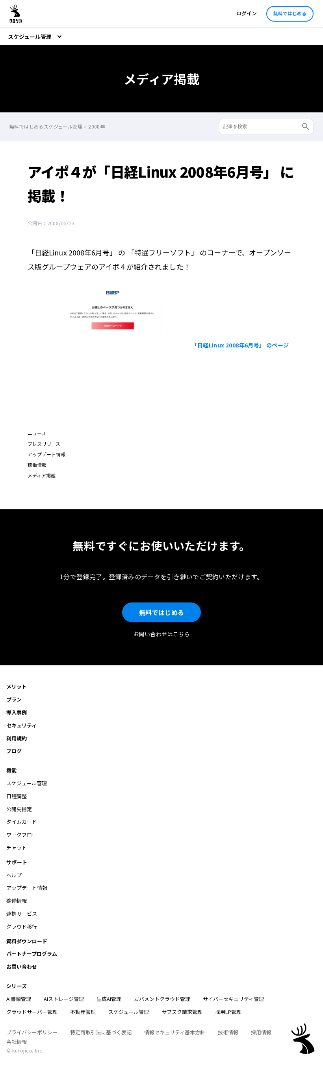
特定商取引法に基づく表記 (101, 1032)
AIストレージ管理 (64, 999)
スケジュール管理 (128, 1012)
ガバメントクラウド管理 (162, 999)
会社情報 (16, 1041)
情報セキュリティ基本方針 (174, 1032)
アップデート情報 (46, 454)
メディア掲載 (42, 475)
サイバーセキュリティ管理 (233, 999)
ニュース (37, 433)
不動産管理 (83, 1012)
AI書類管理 (18, 999)
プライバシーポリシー (32, 1032)
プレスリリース (44, 443)
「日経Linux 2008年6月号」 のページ (240, 345)
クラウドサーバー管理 (32, 1012)
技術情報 (228, 1032)
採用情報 (261, 1032)
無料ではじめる (289, 13)
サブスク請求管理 (182, 1012)
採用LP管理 (228, 1012)
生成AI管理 (109, 999)
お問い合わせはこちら (161, 634)
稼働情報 (37, 464)
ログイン (246, 13)
